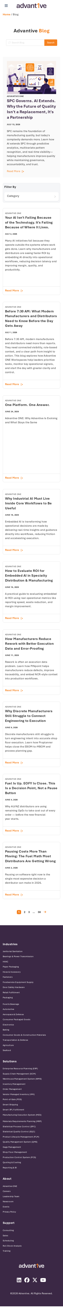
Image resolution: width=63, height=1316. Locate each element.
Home (7, 14)
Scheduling (8, 1240)
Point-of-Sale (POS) (12, 1099)
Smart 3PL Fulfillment (13, 1109)
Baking (6, 1029)
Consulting (8, 1230)
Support (8, 1223)
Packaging (8, 997)
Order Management (12, 1089)
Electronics (8, 1024)
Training (7, 1251)
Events (6, 1206)
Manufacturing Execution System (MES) (22, 1115)
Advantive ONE (10, 1186)
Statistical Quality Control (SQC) (19, 1131)
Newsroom (8, 1201)
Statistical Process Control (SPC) (19, 1126)
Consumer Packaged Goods (16, 1019)
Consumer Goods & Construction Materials (24, 1035)
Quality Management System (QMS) (20, 1142)
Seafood (7, 1050)
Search (50, 42)
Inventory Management (14, 1084)
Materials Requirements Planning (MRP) (22, 1121)
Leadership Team (11, 1196)
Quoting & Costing (12, 1162)
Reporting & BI (10, 1167)
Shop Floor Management (15, 1152)
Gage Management (12, 1147)
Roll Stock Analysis (12, 1246)
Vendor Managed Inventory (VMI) (19, 1094)
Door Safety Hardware (13, 987)
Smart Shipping (10, 1104)
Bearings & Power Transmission (18, 956)
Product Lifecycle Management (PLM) (21, 1136)
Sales (5, 1235)
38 (39, 912)
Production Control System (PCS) (20, 1157)
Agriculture (8, 1045)
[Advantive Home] (31, 5)
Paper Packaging (11, 966)
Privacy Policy (9, 1211)
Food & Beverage (11, 1004)
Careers (7, 1191)
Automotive (8, 1009)
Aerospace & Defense (13, 1014)
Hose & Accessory (11, 972)
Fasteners (8, 977)
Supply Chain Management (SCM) (19, 1073)
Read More (31, 171)
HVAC (5, 961)
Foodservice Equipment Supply (18, 982)
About (7, 1179)
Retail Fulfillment (11, 992)
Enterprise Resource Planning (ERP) (20, 1068)
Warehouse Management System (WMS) (22, 1079)
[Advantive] (31, 1265)
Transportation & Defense (15, 1040)
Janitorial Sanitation (12, 951)
